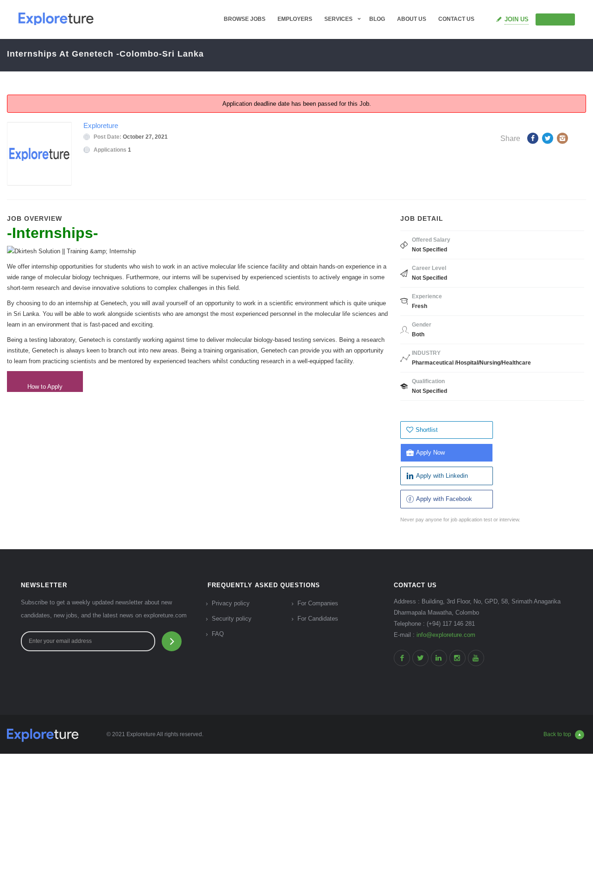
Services (338, 19)
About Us (411, 19)
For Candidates (317, 618)
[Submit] (172, 641)
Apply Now (430, 452)
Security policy (232, 618)
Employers (295, 19)
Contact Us (456, 19)
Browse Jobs (244, 19)
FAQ (218, 633)
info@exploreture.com (445, 634)
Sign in (559, 19)
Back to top (557, 734)
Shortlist (427, 429)
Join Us (517, 19)
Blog (377, 19)
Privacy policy (231, 603)
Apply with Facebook (444, 498)
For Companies (317, 603)
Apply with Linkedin (442, 475)
